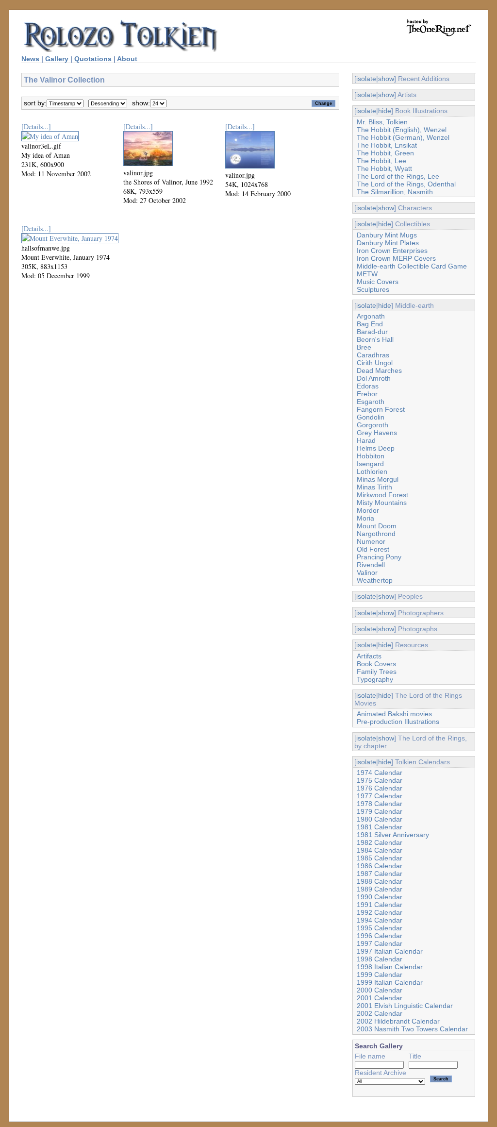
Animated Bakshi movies (394, 714)
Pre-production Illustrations (398, 721)
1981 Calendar (379, 827)
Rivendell (371, 565)
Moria (365, 518)
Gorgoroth (372, 425)
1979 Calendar (379, 811)
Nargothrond (376, 534)
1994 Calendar (379, 920)
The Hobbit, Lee (381, 161)
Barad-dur (372, 332)
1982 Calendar (379, 842)
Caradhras (373, 355)
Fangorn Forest (381, 409)
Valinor (367, 572)
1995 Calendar (379, 928)
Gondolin (370, 417)
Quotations (93, 59)
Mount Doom (377, 526)
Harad (366, 440)
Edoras (368, 386)
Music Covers (377, 282)
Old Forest (373, 549)
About (127, 59)
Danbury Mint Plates (388, 243)
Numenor (371, 541)
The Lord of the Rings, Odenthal (406, 184)
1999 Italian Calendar (390, 982)
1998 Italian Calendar (390, 967)
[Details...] (36, 126)
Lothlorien (372, 471)
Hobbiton (370, 456)
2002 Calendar (379, 1013)
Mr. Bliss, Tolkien (382, 122)
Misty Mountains (382, 502)
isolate (366, 79)
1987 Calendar (379, 873)
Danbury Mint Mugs (387, 235)
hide (384, 111)
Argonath (371, 316)
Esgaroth (370, 401)
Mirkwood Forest (382, 495)
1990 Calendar (379, 897)
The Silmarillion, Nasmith (395, 192)
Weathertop (375, 580)
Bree (364, 347)
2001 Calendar (379, 998)
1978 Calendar (379, 803)
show (386, 79)
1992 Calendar (379, 912)
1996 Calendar (379, 936)
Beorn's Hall (375, 339)
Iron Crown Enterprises (392, 250)
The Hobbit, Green (385, 153)
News (30, 59)
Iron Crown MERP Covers (396, 258)
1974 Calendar (379, 772)
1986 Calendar (379, 866)
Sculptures (373, 289)
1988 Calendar (379, 881)
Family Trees (377, 671)
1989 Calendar (379, 889)
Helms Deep (376, 448)
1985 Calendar (379, 858)
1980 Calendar (379, 819)
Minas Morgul (377, 479)
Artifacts (369, 656)
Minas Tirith (374, 487)
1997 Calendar (379, 943)
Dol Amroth (374, 378)
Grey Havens (377, 433)
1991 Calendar (379, 904)
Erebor (367, 394)
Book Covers (376, 664)
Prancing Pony (379, 557)
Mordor (368, 510)
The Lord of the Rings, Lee (398, 176)
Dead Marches (379, 370)
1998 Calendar (379, 959)
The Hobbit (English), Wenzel (402, 130)
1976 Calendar (379, 788)
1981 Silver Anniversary (393, 835)
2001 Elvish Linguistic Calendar (405, 1005)
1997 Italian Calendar (390, 951)
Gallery (56, 59)
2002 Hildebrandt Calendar (398, 1021)
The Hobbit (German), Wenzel (403, 137)
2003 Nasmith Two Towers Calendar (412, 1029)
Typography (375, 679)
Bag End (370, 324)
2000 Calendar (379, 990)
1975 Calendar (379, 780)
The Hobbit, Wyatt (384, 168)
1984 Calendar (379, 850)
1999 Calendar (379, 974)
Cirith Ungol (375, 363)
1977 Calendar (379, 796)
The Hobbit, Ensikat (387, 145)
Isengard (370, 464)
